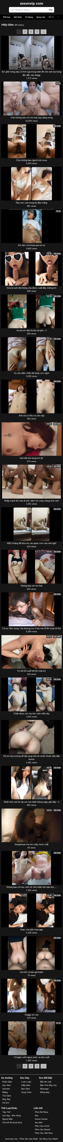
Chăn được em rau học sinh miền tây (31, 713)
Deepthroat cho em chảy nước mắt (31, 844)
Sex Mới (38, 1122)
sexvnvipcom (31, 3)
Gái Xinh (18, 17)
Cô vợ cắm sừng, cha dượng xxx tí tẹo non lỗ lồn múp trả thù (31, 628)
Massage (44, 1089)
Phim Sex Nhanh (42, 1129)
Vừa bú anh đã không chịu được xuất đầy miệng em (31, 288)
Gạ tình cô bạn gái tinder (31, 972)
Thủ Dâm (6, 1096)
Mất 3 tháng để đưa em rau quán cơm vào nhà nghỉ (31, 543)
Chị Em (5, 1103)
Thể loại (6, 17)
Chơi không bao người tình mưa (31, 160)
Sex (36, 1115)
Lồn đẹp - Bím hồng (11, 1115)
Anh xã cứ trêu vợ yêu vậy (31, 415)
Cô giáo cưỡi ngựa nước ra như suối (31, 1057)
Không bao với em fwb (31, 585)
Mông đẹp (45, 1092)
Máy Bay (6, 1099)
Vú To (51, 17)
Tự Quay (29, 17)
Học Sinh (6, 1085)
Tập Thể (6, 1112)
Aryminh (6, 1089)
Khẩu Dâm (7, 1082)
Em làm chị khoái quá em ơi (31, 245)
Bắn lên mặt (45, 1082)
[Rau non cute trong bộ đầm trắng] (31, 184)
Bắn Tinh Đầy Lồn (48, 1085)
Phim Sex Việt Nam (44, 1133)
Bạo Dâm (25, 1089)
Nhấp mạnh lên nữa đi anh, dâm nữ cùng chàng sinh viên (31, 500)
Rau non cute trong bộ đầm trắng (31, 202)
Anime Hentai (41, 1119)
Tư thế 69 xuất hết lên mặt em (31, 671)
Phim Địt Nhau (41, 1112)
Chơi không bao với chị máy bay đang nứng (32, 117)
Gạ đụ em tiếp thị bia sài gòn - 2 (31, 330)
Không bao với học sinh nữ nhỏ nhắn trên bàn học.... (32, 887)
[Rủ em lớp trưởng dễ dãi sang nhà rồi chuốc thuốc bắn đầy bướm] (31, 737)
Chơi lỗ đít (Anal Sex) (12, 1122)
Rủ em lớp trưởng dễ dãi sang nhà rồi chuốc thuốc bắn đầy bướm (31, 758)
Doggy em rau (31, 1014)
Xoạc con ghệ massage (31, 929)
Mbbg (5, 1092)
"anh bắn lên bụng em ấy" (31, 458)
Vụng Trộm (26, 1092)
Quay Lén (40, 17)
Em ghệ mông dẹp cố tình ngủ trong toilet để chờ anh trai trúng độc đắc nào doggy (31, 73)
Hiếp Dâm (25, 1085)
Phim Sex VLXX (42, 1126)
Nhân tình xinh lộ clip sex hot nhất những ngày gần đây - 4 (31, 802)
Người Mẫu (7, 1119)
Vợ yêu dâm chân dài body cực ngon (31, 373)
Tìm (50, 10)
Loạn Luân (26, 1082)
